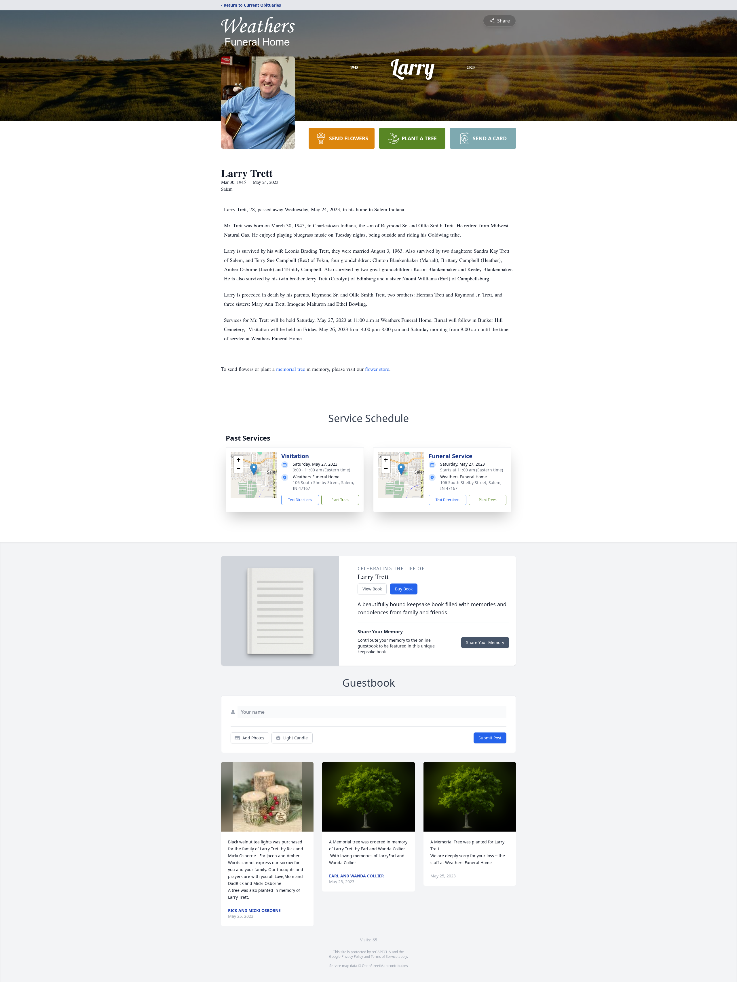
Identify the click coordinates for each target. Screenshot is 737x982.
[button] (253, 469)
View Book (372, 589)
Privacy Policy (352, 956)
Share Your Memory (485, 642)
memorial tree (290, 368)
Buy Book (404, 589)
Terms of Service (384, 956)
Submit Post (490, 738)
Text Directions (300, 499)
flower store (377, 368)
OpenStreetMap (375, 965)
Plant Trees (340, 499)
